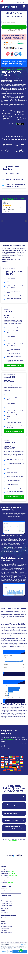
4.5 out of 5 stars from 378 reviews (20, 2)
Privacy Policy (4, 930)
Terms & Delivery (5, 928)
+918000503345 (10, 880)
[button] (24, 7)
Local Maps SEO (4, 912)
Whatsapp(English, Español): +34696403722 (11, 893)
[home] (9, 7)
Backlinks (3, 910)
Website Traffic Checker (6, 905)
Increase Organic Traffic (6, 903)
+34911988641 (11, 871)
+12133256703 (10, 869)
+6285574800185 (13, 877)
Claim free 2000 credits (14, 365)
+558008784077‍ (13, 875)
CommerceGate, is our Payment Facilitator (11, 898)
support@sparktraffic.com (9, 739)
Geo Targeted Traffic (6, 907)
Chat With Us (4, 888)
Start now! (14, 27)
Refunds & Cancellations (6, 932)
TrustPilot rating (22, 151)
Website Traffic (4, 908)
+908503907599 (12, 882)
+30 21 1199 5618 (12, 873)
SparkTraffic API (4, 917)
